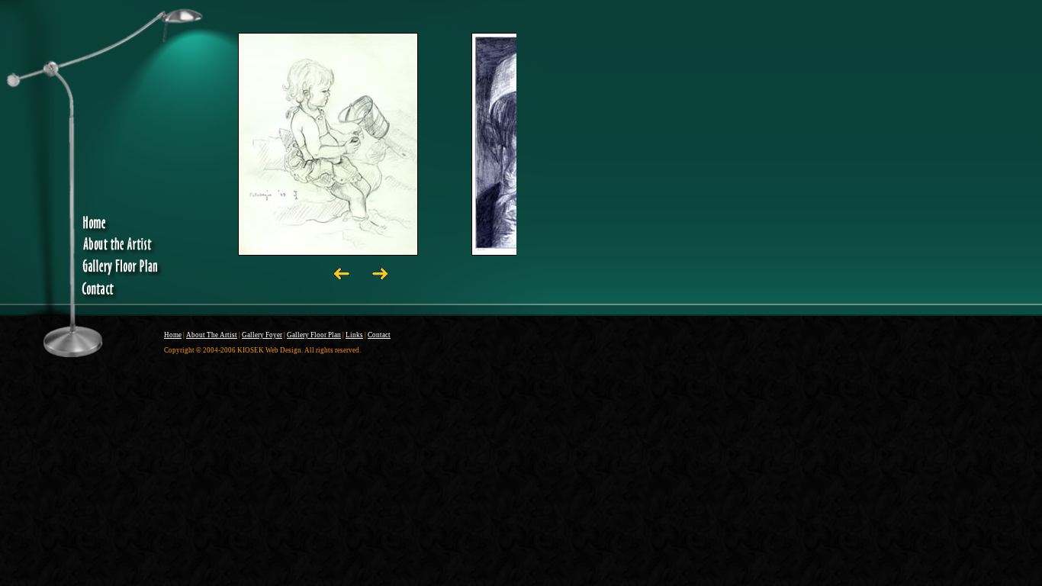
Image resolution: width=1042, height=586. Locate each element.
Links (354, 335)
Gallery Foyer (262, 335)
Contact (379, 335)
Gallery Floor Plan (314, 335)
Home (173, 335)
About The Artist (211, 335)
